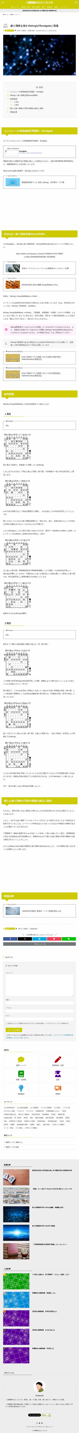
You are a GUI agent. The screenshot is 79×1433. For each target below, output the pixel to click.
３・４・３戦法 (8, 1128)
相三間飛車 (59, 1118)
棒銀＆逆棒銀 (39, 1118)
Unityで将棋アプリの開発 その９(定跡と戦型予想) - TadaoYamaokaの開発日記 (42, 358)
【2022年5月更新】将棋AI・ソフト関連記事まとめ (41, 911)
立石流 (62, 1121)
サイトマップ (32, 1427)
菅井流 (6, 1124)
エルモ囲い (57, 1108)
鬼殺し (39, 1124)
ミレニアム (29, 1111)
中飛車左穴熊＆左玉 (10, 1114)
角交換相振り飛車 (22, 1124)
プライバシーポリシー (44, 1427)
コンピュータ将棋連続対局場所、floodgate (26, 91)
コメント (9, 973)
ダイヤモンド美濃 (9, 1111)
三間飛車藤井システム (52, 1111)
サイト (8, 1015)
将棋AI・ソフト (9, 30)
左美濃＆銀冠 (31, 30)
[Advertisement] (39, 206)
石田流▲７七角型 (29, 1121)
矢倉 (5, 1121)
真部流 (67, 1118)
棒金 (31, 1118)
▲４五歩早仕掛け (9, 1108)
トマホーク (20, 1111)
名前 (8, 1000)
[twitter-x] (37, 1423)
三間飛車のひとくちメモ (39, 2)
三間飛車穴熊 (39, 1111)
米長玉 (68, 1121)
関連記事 (13, 112)
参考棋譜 (13, 99)
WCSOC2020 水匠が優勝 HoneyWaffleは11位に (40, 284)
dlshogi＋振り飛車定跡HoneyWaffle (24, 95)
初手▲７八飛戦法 (21, 30)
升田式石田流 (36, 1114)
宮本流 (53, 1114)
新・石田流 (18, 1118)
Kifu (7, 425)
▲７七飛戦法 (34, 1108)
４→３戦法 (19, 1128)
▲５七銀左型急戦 (22, 1108)
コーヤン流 (66, 1108)
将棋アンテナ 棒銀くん (14, 1142)
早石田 (26, 1118)
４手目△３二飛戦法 (31, 1128)
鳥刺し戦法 (46, 1124)
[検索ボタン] (76, 2)
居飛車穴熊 (61, 1114)
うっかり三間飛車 (46, 1108)
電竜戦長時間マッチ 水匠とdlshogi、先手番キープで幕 (43, 182)
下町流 (64, 1111)
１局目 (16, 102)
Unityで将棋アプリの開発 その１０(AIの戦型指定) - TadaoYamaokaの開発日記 (42, 374)
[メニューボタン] (2, 2)
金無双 (32, 1124)
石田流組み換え (52, 1121)
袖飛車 (12, 1124)
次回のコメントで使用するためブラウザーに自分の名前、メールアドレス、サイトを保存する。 (39, 1023)
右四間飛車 (45, 1114)
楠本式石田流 (50, 1118)
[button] (10, 939)
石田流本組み (41, 1121)
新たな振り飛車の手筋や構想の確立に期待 (26, 108)
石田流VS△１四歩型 (15, 1121)
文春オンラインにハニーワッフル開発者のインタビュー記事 (45, 268)
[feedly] (39, 1423)
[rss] (42, 1423)
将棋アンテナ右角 (12, 1147)
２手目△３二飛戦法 (58, 1124)
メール (8, 1008)
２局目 (16, 105)
